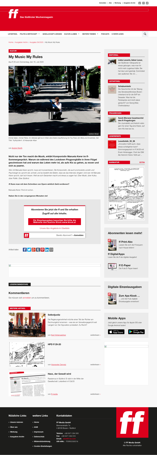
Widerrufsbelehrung (42, 442)
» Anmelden (78, 236)
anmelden (27, 298)
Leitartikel (12, 34)
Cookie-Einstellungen (43, 446)
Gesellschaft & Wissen (52, 34)
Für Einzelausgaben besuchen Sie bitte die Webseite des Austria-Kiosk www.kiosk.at (54, 222)
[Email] (51, 250)
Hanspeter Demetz (58, 365)
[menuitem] (13, 34)
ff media (54, 394)
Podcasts (105, 34)
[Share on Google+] (34, 250)
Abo (110, 3)
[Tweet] (29, 250)
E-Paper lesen (118, 34)
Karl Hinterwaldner (58, 335)
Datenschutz (39, 437)
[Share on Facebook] (25, 250)
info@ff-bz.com (69, 439)
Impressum (38, 432)
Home (11, 42)
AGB (36, 427)
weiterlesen (95, 335)
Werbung (118, 3)
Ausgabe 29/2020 (36, 42)
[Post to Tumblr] (38, 250)
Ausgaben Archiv (129, 3)
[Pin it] (42, 250)
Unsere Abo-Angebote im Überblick (54, 228)
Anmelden (102, 3)
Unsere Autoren (16, 422)
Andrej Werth (17, 148)
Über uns (14, 427)
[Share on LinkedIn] (47, 250)
